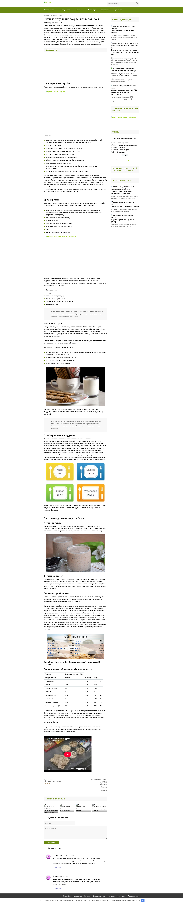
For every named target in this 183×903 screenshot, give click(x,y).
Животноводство (50, 10)
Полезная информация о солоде (99, 809)
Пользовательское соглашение (116, 896)
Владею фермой (119, 147)
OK (142, 900)
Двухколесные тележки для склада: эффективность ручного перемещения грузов (125, 52)
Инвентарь (92, 10)
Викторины (105, 10)
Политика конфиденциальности (94, 896)
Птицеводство (66, 10)
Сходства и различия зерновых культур (122, 221)
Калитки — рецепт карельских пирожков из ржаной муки (122, 192)
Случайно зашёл (119, 152)
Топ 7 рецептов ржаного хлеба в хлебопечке (51, 811)
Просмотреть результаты (125, 160)
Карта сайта (118, 10)
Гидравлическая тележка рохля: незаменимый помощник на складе (124, 74)
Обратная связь (77, 896)
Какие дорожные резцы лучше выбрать (122, 31)
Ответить (58, 867)
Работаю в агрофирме (121, 150)
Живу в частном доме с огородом (125, 145)
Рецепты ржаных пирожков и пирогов (125, 206)
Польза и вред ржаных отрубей (83, 809)
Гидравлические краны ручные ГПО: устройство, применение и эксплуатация (124, 92)
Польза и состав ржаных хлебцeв (65, 809)
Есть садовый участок (121, 143)
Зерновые (79, 10)
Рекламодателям (133, 896)
